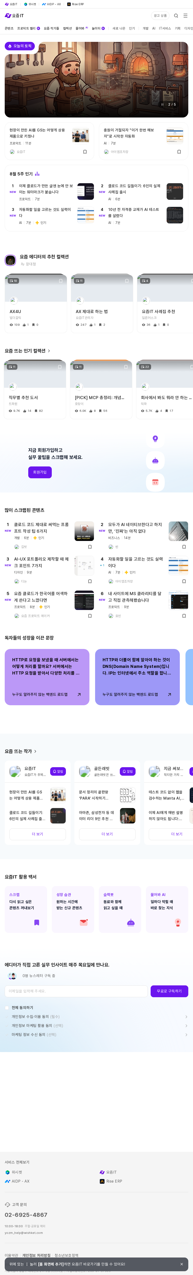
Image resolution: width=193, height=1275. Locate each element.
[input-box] (76, 991)
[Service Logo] (14, 16)
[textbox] (76, 991)
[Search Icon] (176, 15)
